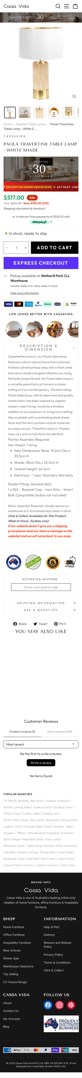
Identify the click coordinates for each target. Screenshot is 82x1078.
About (7, 1003)
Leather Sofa (12, 826)
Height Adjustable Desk (27, 839)
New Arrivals (12, 950)
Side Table (37, 820)
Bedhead (52, 820)
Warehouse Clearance (18, 966)
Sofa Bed (32, 859)
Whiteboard (36, 833)
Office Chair (12, 813)
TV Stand (10, 801)
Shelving (69, 846)
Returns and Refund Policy (57, 945)
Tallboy (21, 833)
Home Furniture (13, 927)
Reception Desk (14, 846)
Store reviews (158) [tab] (59, 731)
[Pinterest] (71, 1005)
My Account (11, 1019)
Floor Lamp (52, 839)
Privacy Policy (53, 954)
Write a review (41, 763)
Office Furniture (14, 934)
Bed (21, 859)
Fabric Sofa (65, 859)
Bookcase (10, 859)
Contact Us (11, 1011)
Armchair (67, 833)
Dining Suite (47, 852)
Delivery (49, 934)
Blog (6, 1026)
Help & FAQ (52, 927)
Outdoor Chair (63, 807)
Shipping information (41, 603)
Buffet (8, 807)
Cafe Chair (67, 865)
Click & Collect (53, 970)
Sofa (7, 839)
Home (8, 124)
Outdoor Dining (27, 852)
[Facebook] (48, 1005)
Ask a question (41, 610)
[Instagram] (59, 1005)
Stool (47, 826)
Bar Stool (37, 801)
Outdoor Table (62, 826)
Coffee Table (31, 813)
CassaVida (15, 136)
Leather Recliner (47, 865)
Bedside (23, 801)
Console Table (33, 826)
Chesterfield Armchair (18, 865)
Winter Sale (11, 958)
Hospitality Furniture (17, 942)
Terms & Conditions (57, 962)
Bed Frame (48, 859)
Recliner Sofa (53, 846)
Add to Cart (20, 702)
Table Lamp (34, 846)
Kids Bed (9, 852)
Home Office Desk (16, 820)
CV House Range (15, 982)
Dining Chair (68, 820)
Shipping (9, 208)
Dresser (9, 833)
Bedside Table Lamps (31, 124)
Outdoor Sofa (42, 807)
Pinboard (52, 833)
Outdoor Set (50, 813)
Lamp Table (65, 852)
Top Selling (10, 974)
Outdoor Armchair (57, 801)
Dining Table (23, 807)
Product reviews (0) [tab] (22, 731)
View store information (24, 293)
